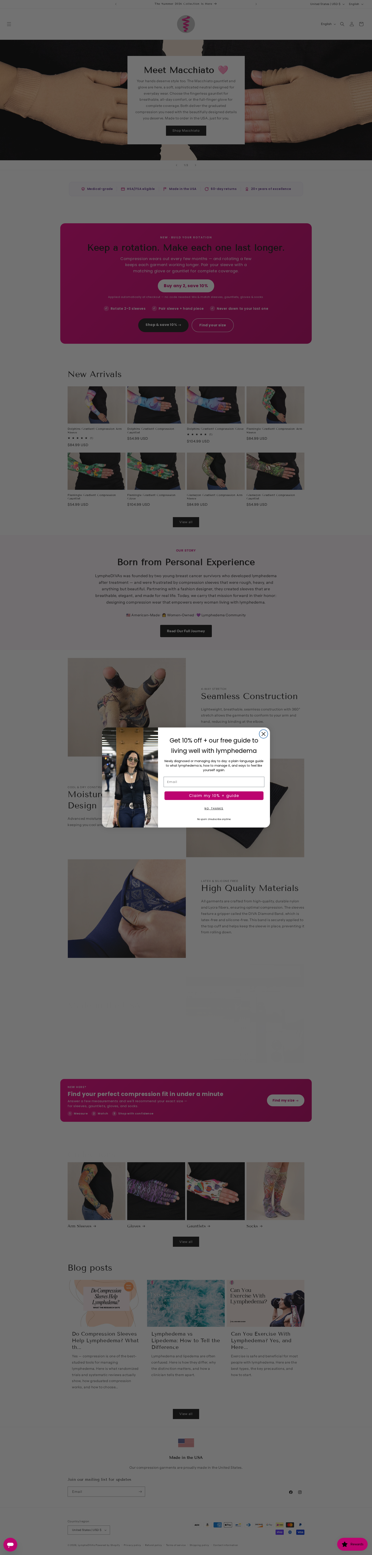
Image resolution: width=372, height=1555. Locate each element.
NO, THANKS (214, 808)
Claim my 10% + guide (214, 795)
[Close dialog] (263, 734)
